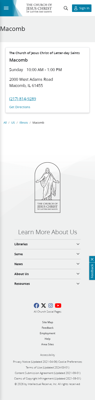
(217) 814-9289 (22, 99)
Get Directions (19, 107)
